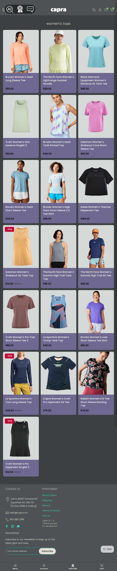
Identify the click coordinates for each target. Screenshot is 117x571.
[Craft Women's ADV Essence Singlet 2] (21, 126)
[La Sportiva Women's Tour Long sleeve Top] (21, 383)
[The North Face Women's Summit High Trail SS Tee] (96, 256)
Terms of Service (51, 510)
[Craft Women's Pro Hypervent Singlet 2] (21, 447)
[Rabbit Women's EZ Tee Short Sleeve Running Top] (96, 383)
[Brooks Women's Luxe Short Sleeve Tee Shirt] (96, 320)
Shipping (47, 500)
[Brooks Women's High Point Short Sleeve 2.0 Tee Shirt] (58, 191)
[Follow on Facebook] (6, 526)
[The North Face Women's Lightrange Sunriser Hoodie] (58, 61)
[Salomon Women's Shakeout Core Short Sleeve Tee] (96, 126)
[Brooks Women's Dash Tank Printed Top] (58, 126)
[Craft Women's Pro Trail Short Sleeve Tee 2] (21, 320)
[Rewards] (20, 9)
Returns (46, 505)
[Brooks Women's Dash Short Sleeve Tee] (21, 191)
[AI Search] (10, 9)
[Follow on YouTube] (18, 526)
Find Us (46, 515)
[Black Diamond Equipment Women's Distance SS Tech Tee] (96, 61)
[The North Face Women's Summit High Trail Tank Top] (58, 256)
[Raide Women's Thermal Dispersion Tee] (96, 191)
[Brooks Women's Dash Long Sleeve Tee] (21, 61)
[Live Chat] (31, 9)
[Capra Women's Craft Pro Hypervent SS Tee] (58, 383)
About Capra (49, 495)
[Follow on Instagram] (12, 526)
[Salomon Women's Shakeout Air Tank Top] (21, 256)
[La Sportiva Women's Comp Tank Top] (58, 320)
